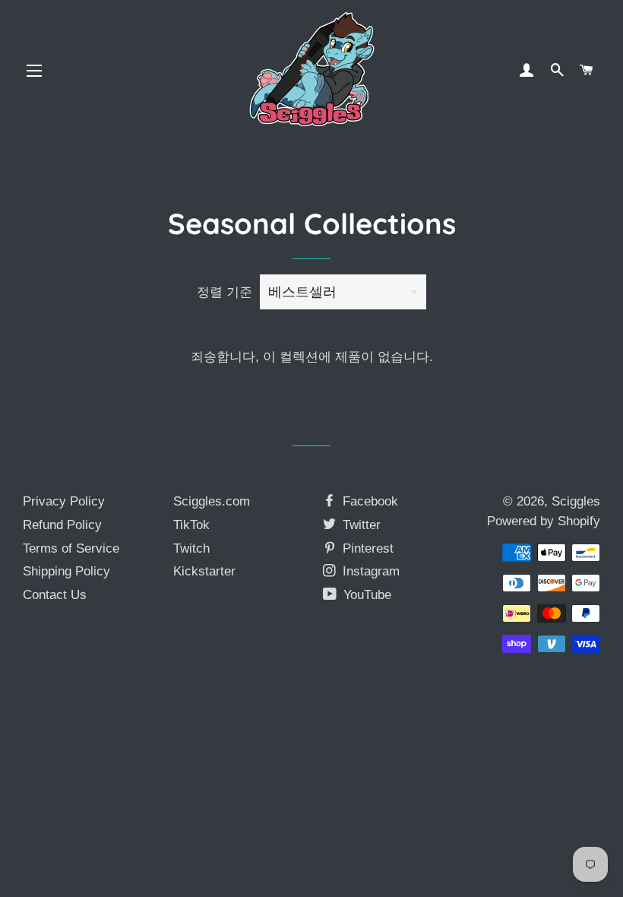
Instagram (369, 571)
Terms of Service (71, 548)
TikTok (191, 525)
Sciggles (576, 501)
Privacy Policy (64, 501)
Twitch (191, 548)
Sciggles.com (211, 501)
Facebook (368, 501)
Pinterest (366, 548)
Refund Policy (62, 525)
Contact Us (55, 595)
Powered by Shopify (543, 521)
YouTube (365, 595)
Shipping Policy (66, 571)
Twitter (360, 525)
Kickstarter (204, 571)
